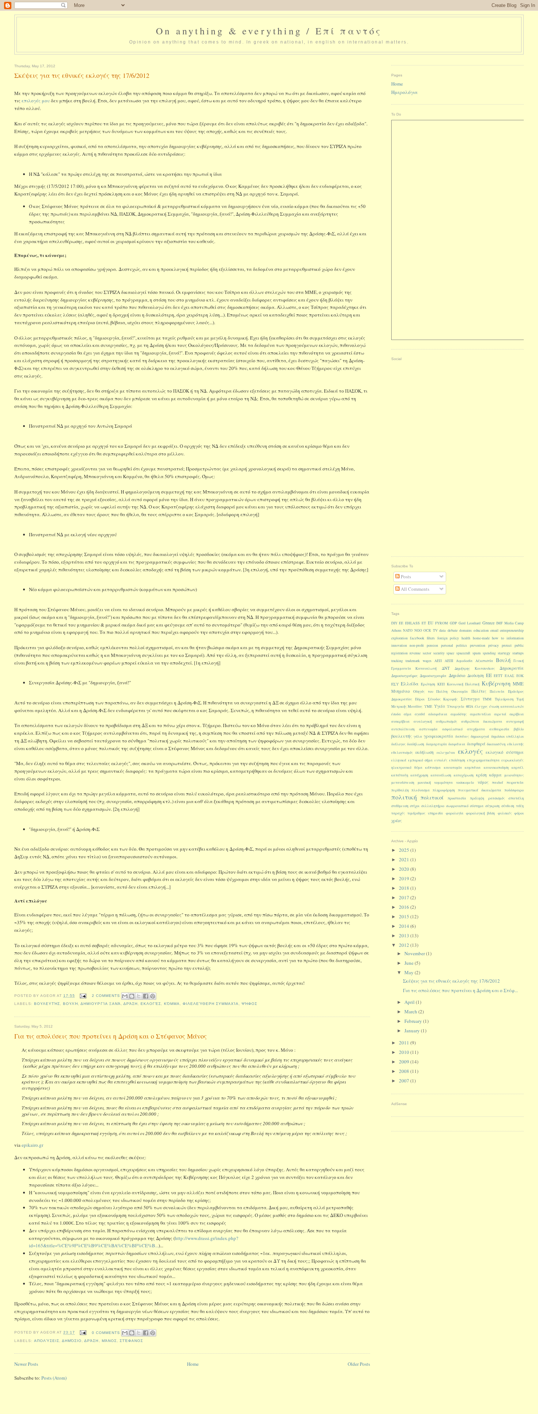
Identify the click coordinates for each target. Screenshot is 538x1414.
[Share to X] (138, 996)
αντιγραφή (515, 721)
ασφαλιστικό (452, 729)
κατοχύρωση (464, 775)
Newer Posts (26, 1364)
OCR (427, 630)
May (409, 972)
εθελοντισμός (402, 752)
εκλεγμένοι (446, 752)
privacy (493, 645)
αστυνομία (428, 728)
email (494, 630)
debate (453, 630)
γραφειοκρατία (438, 736)
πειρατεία (515, 782)
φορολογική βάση (480, 813)
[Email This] (124, 996)
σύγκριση (492, 806)
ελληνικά (398, 760)
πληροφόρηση (444, 790)
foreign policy (448, 638)
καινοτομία (453, 767)
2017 (404, 897)
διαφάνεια (456, 744)
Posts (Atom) (54, 1378)
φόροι (519, 813)
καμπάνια (473, 767)
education (481, 630)
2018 (404, 888)
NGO (418, 630)
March (411, 1011)
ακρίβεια (516, 714)
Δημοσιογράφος (404, 675)
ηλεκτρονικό (401, 767)
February (413, 1021)
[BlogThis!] (131, 996)
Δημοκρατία (512, 668)
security (439, 653)
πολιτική (404, 797)
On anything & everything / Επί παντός (269, 30)
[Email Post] (82, 996)
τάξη (520, 806)
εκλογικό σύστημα (505, 752)
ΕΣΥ (395, 684)
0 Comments (106, 1333)
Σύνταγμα (470, 699)
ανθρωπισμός (446, 721)
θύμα (418, 767)
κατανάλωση (441, 775)
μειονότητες (514, 775)
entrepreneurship (512, 630)
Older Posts (359, 1364)
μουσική (424, 782)
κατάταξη (399, 775)
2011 (404, 1042)
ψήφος (249, 1004)
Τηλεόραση (504, 699)
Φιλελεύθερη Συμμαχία (211, 1004)
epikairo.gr (32, 1145)
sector (427, 653)
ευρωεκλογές (512, 760)
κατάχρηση (419, 775)
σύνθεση (507, 806)
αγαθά (420, 714)
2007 (404, 1080)
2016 (404, 907)
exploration (399, 638)
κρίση (481, 775)
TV (435, 630)
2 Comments (106, 996)
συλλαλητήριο (432, 806)
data (442, 630)
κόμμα (172, 1004)
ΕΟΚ (520, 675)
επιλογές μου (36, 100)
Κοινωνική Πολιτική (463, 684)
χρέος (396, 820)
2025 (404, 850)
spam (476, 652)
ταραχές (398, 813)
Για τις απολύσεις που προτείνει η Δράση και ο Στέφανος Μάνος (110, 1036)
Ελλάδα (410, 683)
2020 (404, 869)
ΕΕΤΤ (498, 675)
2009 (404, 1061)
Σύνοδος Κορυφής (443, 699)
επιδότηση (457, 760)
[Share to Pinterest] (152, 996)
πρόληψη (477, 798)
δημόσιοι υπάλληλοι (507, 736)
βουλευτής (47, 1004)
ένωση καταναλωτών (506, 706)
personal (447, 645)
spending (489, 653)
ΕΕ (489, 675)
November (415, 953)
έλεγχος (481, 706)
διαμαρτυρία (436, 744)
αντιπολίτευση (403, 729)
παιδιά (497, 782)
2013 (404, 935)
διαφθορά (476, 743)
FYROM (441, 623)
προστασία (457, 798)
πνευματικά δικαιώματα (479, 790)
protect (507, 645)
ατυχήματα (476, 729)
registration (399, 653)
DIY (394, 623)
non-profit (417, 645)
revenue (415, 653)
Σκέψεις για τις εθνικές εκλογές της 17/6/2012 (81, 75)
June (409, 963)
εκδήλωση (424, 752)
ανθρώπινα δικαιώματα (481, 721)
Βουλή (70, 1004)
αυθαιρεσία (499, 728)
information (515, 638)
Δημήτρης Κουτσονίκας (475, 668)
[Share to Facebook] (145, 996)
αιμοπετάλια (480, 714)
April (410, 1002)
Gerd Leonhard (470, 623)
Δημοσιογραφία (433, 675)
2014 (404, 926)
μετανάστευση (402, 782)
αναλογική (423, 721)
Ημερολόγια (404, 92)
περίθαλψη (400, 790)
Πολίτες (478, 691)
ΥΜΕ (428, 706)
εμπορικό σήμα (420, 760)
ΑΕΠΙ (449, 660)
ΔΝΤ (446, 668)
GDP (453, 623)
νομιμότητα (443, 782)
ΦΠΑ (469, 706)
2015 (404, 916)
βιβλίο (519, 729)
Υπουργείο (455, 706)
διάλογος (398, 744)
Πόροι (420, 699)
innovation (399, 645)
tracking (397, 660)
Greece (488, 622)
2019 (404, 878)
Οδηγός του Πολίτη (430, 691)
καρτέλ (518, 767)
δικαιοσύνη (496, 743)
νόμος (483, 782)
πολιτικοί (432, 797)
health (466, 638)
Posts (405, 576)
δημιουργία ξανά (100, 1004)
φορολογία (454, 813)
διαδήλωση (415, 744)
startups (518, 653)
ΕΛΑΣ (509, 675)
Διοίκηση (475, 675)
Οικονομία (459, 691)
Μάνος (109, 1341)
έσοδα (396, 714)
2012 (404, 945)
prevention (477, 645)
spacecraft (463, 653)
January (412, 1030)
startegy (504, 652)
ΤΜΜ (487, 699)
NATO (407, 630)
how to (498, 637)
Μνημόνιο (400, 691)
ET (424, 623)
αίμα (407, 714)
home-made (481, 638)
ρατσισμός (496, 798)
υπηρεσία (435, 813)
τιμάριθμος (416, 813)
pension (432, 645)
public (519, 645)
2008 (404, 1071)
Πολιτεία (497, 691)
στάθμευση (399, 806)
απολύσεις (46, 1341)
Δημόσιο (72, 1341)
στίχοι (414, 806)
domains (465, 630)
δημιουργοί (480, 736)
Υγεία (439, 706)
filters (431, 638)
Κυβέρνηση (496, 683)
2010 (404, 1052)
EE (401, 623)
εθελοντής (515, 744)
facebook (417, 637)
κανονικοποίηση (496, 767)
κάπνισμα (433, 767)
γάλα (418, 736)
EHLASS (412, 622)
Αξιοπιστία (484, 660)
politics (461, 645)
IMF (499, 623)
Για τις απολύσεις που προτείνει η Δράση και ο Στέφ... (460, 990)
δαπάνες (462, 736)
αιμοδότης (459, 714)
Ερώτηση (428, 684)
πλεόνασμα (420, 790)
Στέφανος (131, 1341)
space (450, 653)
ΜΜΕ (518, 684)
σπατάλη (516, 798)
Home (193, 1364)
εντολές (440, 760)
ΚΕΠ (441, 684)
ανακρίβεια (400, 721)
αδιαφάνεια (437, 714)
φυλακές (505, 813)
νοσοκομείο (465, 782)
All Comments (414, 589)
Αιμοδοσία (464, 660)
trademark (413, 660)
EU (430, 622)
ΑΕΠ (438, 660)
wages (427, 660)
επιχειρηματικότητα (483, 760)
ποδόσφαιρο (514, 790)
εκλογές (151, 1004)
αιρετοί (500, 714)
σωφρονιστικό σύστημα (464, 806)
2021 (404, 859)
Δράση (130, 1004)
